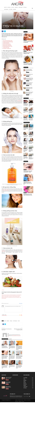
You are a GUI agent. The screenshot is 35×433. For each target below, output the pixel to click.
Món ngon (25, 387)
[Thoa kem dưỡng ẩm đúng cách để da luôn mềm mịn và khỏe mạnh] (19, 362)
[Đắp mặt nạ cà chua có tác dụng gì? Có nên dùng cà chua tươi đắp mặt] (28, 48)
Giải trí (5, 7)
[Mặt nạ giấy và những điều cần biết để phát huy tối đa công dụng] (31, 101)
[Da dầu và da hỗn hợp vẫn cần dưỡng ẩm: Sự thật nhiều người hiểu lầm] (12, 343)
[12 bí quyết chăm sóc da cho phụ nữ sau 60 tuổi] (12, 362)
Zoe (8, 333)
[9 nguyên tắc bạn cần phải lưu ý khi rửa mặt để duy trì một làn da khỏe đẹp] (31, 133)
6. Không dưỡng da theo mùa (7, 46)
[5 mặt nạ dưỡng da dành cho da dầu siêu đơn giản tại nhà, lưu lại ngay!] (26, 133)
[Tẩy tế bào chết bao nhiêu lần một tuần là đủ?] (25, 70)
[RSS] (28, 396)
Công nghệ (20, 7)
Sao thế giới (25, 377)
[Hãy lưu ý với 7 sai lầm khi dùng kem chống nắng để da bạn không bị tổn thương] (31, 139)
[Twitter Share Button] (5, 31)
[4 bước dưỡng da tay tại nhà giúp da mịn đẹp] (26, 116)
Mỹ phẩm (25, 380)
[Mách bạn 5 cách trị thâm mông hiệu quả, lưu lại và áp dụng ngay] (31, 125)
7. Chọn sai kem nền (6, 47)
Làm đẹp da (17, 354)
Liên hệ (23, 401)
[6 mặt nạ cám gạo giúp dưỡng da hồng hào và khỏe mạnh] (31, 108)
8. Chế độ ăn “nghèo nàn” (7, 48)
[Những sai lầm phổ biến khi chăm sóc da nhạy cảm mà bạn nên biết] (3, 387)
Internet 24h (25, 386)
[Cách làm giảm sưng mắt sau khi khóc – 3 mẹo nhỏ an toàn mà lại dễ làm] (28, 166)
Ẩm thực (9, 7)
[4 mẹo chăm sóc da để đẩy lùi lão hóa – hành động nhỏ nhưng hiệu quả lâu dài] (26, 108)
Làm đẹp (16, 7)
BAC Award (20, 401)
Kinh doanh (6, 9)
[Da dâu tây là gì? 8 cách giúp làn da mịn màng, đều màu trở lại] (5, 343)
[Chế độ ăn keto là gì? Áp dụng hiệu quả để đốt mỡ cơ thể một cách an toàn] (25, 88)
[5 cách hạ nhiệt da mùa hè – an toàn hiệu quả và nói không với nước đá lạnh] (28, 37)
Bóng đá (25, 385)
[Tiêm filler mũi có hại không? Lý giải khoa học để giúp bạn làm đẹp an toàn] (28, 177)
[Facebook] (24, 396)
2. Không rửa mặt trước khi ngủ (8, 41)
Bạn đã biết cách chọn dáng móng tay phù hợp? (6, 329)
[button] (32, 8)
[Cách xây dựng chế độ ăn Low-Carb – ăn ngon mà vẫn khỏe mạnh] (28, 59)
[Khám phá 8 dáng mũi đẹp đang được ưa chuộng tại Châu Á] (25, 83)
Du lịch (12, 7)
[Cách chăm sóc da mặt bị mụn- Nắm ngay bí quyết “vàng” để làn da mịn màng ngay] (26, 147)
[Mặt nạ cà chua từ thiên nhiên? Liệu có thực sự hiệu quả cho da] (3, 378)
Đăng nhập (20, 303)
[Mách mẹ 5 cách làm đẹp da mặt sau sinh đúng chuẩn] (26, 101)
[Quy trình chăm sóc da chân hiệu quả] (25, 75)
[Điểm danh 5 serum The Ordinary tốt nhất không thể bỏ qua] (31, 154)
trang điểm (19, 100)
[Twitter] (29, 396)
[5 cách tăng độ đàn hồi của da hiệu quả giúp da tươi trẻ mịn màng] (31, 116)
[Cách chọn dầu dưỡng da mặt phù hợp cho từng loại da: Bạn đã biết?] (5, 362)
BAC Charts (16, 401)
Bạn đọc (14, 9)
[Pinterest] (26, 396)
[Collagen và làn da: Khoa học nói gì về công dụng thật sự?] (3, 383)
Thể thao (24, 7)
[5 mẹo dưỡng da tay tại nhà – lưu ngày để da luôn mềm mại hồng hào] (26, 125)
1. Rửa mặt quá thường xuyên (7, 40)
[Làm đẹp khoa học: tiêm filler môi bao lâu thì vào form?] (28, 189)
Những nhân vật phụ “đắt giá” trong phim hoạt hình (18, 329)
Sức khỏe (10, 9)
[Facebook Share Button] (2, 31)
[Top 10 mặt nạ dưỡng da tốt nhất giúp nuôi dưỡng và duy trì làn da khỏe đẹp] (31, 147)
